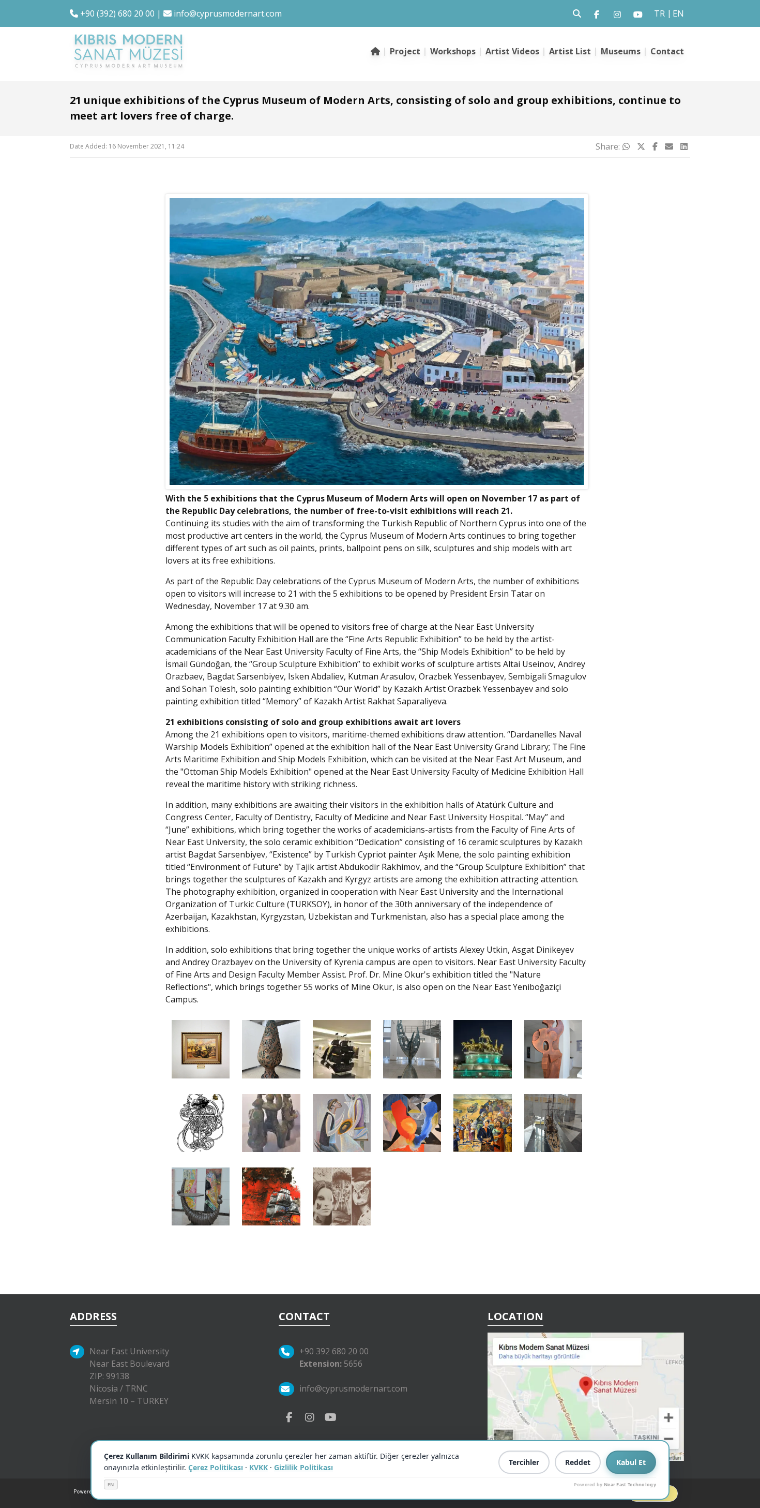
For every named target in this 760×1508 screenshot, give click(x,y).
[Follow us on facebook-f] (596, 13)
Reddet (577, 1462)
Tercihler (524, 1462)
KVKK (258, 1467)
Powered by (615, 1484)
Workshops (453, 51)
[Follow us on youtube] (638, 13)
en (678, 13)
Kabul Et (631, 1462)
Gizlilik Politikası (303, 1467)
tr (659, 13)
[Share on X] (641, 146)
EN (111, 1484)
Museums (621, 51)
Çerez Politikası (215, 1467)
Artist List (570, 51)
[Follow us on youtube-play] (330, 1416)
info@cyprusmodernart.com (228, 13)
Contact (667, 51)
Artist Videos (512, 51)
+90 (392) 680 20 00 (116, 13)
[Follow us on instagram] (617, 13)
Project (405, 51)
